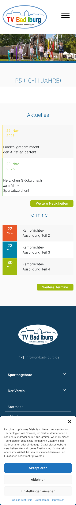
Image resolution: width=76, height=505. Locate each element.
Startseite (15, 407)
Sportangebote (20, 375)
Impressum (58, 499)
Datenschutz (41, 499)
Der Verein (16, 391)
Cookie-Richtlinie (22, 499)
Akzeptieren (38, 468)
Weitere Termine (55, 287)
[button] (70, 421)
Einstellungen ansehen (38, 491)
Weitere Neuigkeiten (52, 203)
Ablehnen (38, 480)
